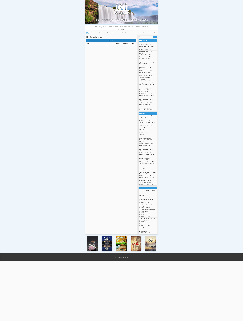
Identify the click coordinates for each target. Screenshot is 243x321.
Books (100, 33)
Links (155, 33)
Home (92, 33)
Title (88, 43)
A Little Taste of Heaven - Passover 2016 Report (98, 46)
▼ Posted (125, 43)
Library (117, 33)
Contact (150, 33)
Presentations (128, 33)
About (96, 33)
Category (118, 43)
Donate (145, 33)
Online (112, 33)
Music (134, 33)
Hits (133, 43)
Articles (122, 33)
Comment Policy (120, 256)
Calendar (140, 33)
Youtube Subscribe (135, 256)
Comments (127, 256)
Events (117, 46)
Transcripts (106, 33)
